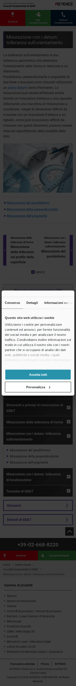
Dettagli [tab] (32, 303)
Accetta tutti (38, 374)
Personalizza (35, 387)
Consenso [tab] (12, 303)
